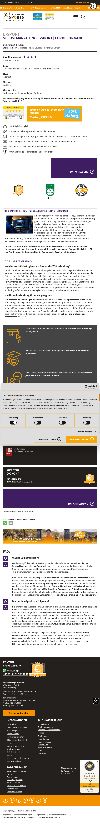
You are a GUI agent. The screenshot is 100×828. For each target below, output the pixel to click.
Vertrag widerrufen (18, 712)
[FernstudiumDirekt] (13, 112)
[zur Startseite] (13, 16)
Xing (38, 800)
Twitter (25, 800)
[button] (5, 523)
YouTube (45, 800)
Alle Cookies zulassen (79, 439)
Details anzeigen (85, 432)
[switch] (37, 423)
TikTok (18, 800)
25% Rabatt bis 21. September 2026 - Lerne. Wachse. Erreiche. (52, 8)
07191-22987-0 (12, 665)
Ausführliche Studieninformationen (23, 450)
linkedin (12, 800)
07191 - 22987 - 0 (25, 2)
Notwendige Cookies (47, 439)
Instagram (31, 800)
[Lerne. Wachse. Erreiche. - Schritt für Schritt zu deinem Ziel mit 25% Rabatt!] (50, 536)
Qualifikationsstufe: (12, 57)
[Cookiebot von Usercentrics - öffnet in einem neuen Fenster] (86, 387)
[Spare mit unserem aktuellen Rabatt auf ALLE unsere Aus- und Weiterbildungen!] (62, 114)
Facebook (5, 800)
